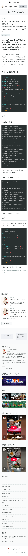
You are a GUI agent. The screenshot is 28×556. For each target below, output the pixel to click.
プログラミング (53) (7, 509)
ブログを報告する (20, 552)
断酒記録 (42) (5, 519)
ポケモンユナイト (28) (7, 523)
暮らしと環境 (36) (6, 505)
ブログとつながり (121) (8, 512)
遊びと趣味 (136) (6, 486)
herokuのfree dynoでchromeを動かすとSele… (21, 336)
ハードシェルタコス (7, 336)
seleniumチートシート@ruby (17, 299)
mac (12, 177)
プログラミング (5, 35)
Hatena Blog (12, 552)
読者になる (23, 6)
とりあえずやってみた (11, 6)
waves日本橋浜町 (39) (7, 526)
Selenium (5, 45)
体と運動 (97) (5, 496)
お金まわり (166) (6, 493)
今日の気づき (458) (7, 489)
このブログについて (7, 368)
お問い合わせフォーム (7, 541)
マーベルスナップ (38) (7, 516)
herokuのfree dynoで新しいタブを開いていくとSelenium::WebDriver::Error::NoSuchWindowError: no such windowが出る (13, 26)
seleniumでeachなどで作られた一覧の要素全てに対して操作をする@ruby (18, 312)
